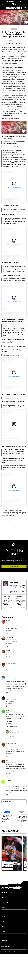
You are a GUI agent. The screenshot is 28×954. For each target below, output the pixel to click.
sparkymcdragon (11, 744)
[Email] (11, 892)
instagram (17, 531)
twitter (13, 588)
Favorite (12, 43)
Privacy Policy (16, 951)
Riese (4, 869)
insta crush (11, 531)
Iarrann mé (9, 677)
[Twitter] (9, 892)
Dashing (8, 780)
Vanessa (10, 40)
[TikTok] (6, 892)
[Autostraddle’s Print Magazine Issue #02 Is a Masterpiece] (11, 853)
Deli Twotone (9, 637)
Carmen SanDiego (11, 664)
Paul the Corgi (7, 346)
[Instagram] (2, 892)
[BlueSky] (14, 892)
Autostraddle (10, 1)
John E (8, 621)
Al (6, 697)
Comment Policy (22, 951)
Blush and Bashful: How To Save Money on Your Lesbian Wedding (20, 602)
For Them (19, 1)
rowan (8, 650)
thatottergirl (9, 710)
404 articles (20, 591)
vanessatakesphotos (8, 515)
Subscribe (25, 4)
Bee (7, 760)
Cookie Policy (11, 951)
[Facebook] (4, 892)
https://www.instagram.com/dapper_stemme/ (16, 790)
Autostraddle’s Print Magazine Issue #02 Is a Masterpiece (11, 864)
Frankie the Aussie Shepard (10, 166)
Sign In (2, 4)
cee (11, 730)
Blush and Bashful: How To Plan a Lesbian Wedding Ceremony (7, 602)
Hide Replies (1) (13, 726)
